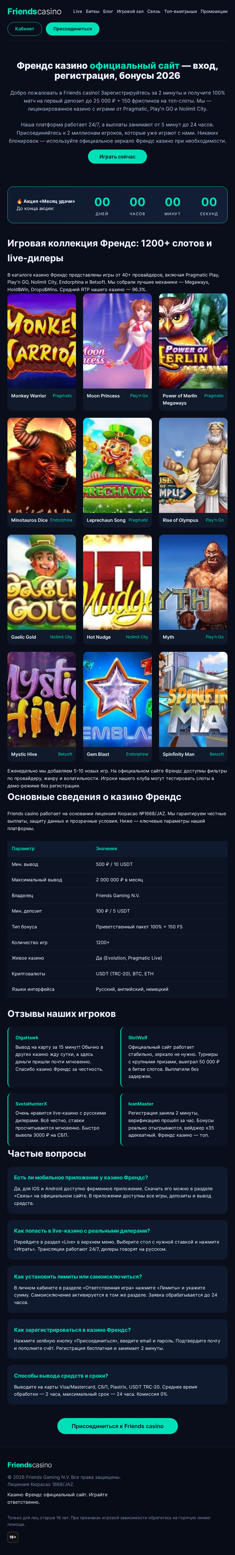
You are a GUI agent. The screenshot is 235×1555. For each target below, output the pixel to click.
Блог (108, 11)
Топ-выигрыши (180, 11)
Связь (153, 11)
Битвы (92, 11)
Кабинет (24, 29)
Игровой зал (130, 11)
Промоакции (214, 11)
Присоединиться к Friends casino (118, 1426)
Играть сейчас (117, 157)
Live (77, 11)
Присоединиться (72, 29)
